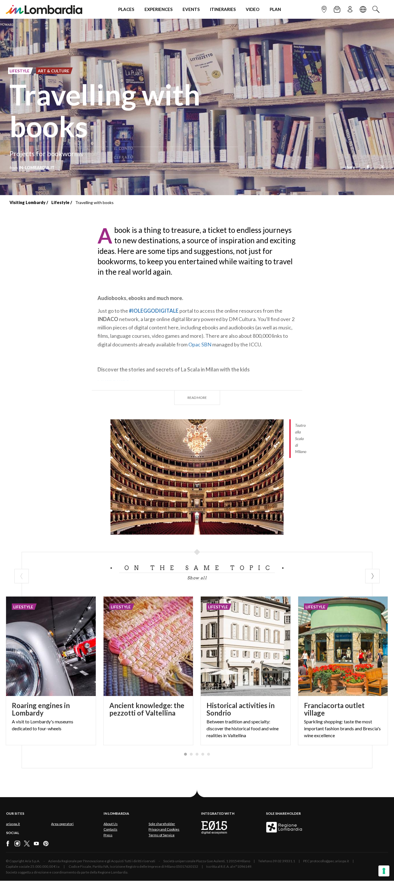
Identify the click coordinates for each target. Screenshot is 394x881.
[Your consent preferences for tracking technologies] (383, 870)
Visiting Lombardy (28, 202)
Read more (197, 397)
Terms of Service (162, 835)
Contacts (110, 829)
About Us (111, 824)
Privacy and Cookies (164, 829)
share (350, 167)
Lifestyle (60, 202)
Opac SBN (199, 344)
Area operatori (62, 824)
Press (108, 835)
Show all (197, 578)
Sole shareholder (162, 824)
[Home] (44, 9)
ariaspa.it (13, 824)
